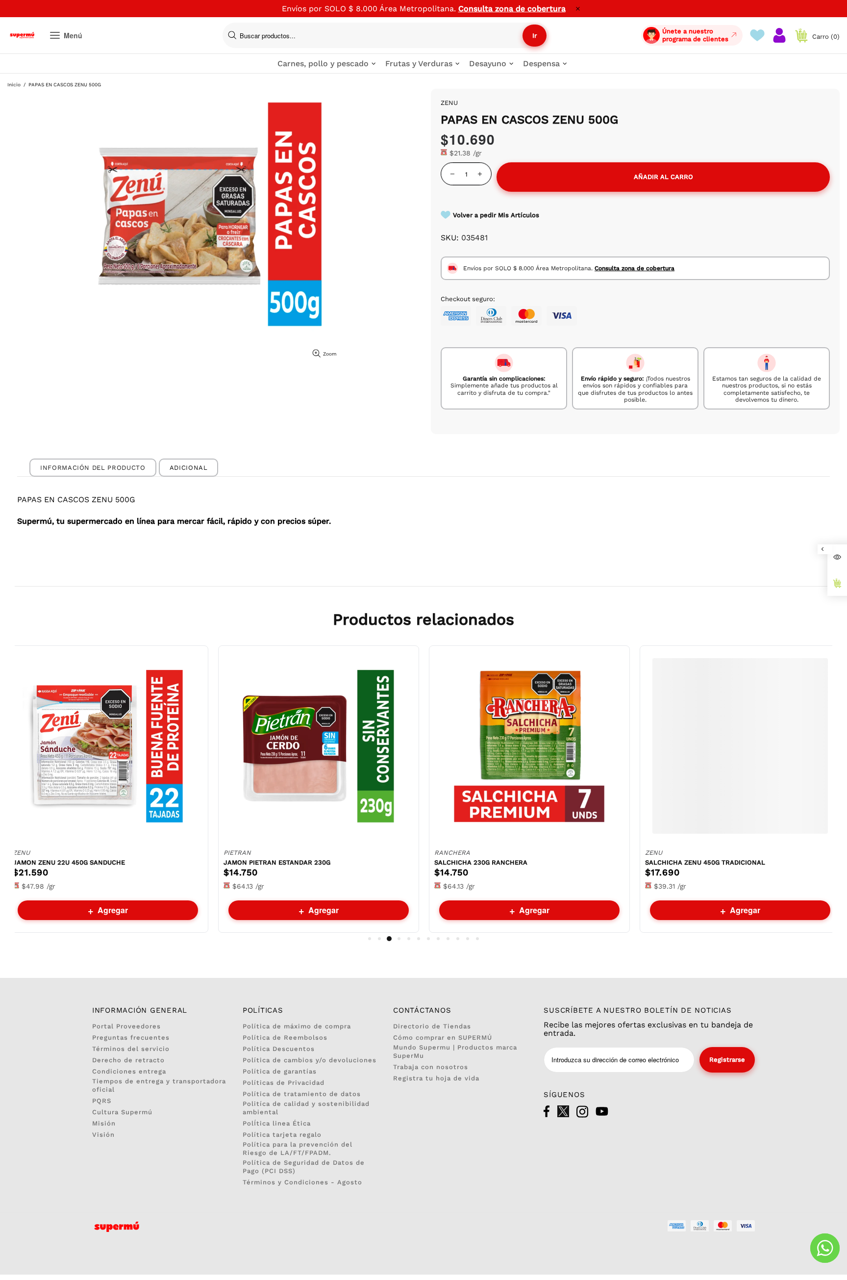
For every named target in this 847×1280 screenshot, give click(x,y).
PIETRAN (237, 852)
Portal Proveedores (126, 1026)
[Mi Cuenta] (779, 35)
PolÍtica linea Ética (277, 1123)
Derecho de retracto (128, 1060)
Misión (104, 1123)
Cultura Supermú (122, 1112)
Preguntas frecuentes (131, 1037)
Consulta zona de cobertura (512, 8)
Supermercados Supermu (22, 35)
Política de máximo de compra (297, 1026)
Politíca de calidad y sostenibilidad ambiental (306, 1108)
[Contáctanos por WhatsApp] (825, 1248)
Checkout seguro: (468, 299)
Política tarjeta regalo (282, 1134)
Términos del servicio (131, 1048)
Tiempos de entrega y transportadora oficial (159, 1085)
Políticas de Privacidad (283, 1082)
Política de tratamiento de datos (302, 1094)
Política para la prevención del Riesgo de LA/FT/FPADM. (297, 1148)
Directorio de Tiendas (432, 1026)
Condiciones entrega (129, 1071)
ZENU (21, 852)
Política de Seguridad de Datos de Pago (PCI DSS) (304, 1167)
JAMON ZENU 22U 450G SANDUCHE (69, 862)
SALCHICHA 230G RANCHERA (480, 862)
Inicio (14, 84)
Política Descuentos (279, 1048)
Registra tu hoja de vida (436, 1078)
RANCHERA (452, 852)
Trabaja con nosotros (430, 1067)
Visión (103, 1134)
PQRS (101, 1100)
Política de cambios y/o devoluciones (309, 1060)
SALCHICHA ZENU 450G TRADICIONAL (705, 862)
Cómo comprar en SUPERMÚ (442, 1037)
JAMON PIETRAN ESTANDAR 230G (277, 862)
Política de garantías (280, 1071)
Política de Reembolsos (285, 1037)
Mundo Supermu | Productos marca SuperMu (455, 1051)
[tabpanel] (107, 789)
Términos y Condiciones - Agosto (302, 1182)
